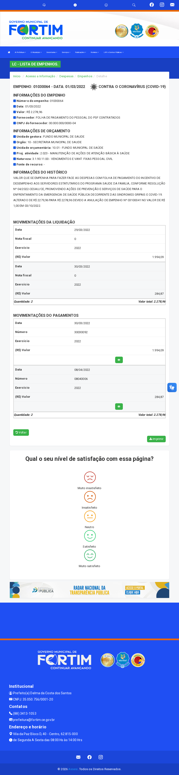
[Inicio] (9, 52)
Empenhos (85, 76)
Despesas (66, 76)
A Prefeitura (20, 52)
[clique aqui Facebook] (90, 757)
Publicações (80, 52)
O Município (36, 52)
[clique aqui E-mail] (78, 757)
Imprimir (157, 439)
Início (17, 76)
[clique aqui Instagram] (101, 757)
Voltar (22, 432)
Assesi (73, 769)
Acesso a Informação (40, 76)
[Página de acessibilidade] (106, 5)
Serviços (65, 52)
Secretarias (51, 52)
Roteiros (94, 52)
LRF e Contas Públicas (113, 52)
